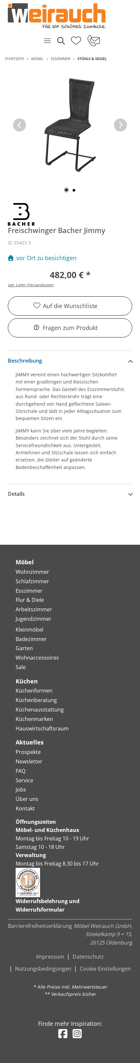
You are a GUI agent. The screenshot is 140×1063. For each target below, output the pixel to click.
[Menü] (47, 40)
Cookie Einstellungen (105, 968)
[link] (67, 15)
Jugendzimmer (33, 618)
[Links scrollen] (19, 125)
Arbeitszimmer (34, 609)
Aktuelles (30, 742)
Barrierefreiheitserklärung (40, 926)
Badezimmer (31, 639)
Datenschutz (88, 956)
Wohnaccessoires (37, 657)
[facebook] (62, 1033)
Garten (24, 648)
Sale (21, 667)
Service (24, 780)
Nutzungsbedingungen (43, 968)
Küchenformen (34, 690)
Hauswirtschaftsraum (42, 728)
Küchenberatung (36, 700)
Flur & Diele (30, 599)
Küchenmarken (34, 719)
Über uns (27, 799)
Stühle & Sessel (92, 58)
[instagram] (77, 1033)
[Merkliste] (76, 38)
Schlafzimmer (32, 581)
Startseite (14, 58)
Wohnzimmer (32, 571)
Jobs (21, 789)
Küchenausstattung (40, 709)
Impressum (50, 956)
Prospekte (28, 752)
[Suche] (60, 40)
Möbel (37, 58)
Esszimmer (60, 58)
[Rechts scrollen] (120, 125)
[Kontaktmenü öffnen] (93, 40)
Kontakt (25, 808)
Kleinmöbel (29, 629)
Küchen (27, 681)
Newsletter (29, 761)
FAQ (20, 770)
